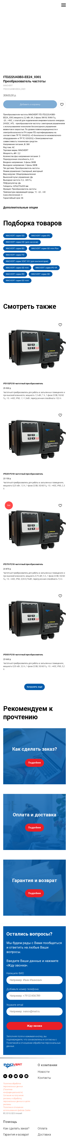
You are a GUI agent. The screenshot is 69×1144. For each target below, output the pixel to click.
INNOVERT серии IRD (15, 274)
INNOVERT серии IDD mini (17, 280)
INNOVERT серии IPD (40, 236)
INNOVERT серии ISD (40, 274)
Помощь (10, 1122)
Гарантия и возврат (16, 1134)
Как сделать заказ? (16, 1128)
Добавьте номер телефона (22, 989)
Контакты (44, 1077)
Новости (43, 1071)
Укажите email (14, 1004)
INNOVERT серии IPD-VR (46, 268)
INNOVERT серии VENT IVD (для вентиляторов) (27, 261)
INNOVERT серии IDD (15, 236)
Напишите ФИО (15, 973)
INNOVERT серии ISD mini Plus (45, 248)
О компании (47, 1065)
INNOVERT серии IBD (15, 248)
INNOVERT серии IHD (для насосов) (22, 242)
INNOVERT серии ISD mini (17, 268)
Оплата (42, 1128)
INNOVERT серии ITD (15, 255)
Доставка (44, 1134)
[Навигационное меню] (63, 5)
